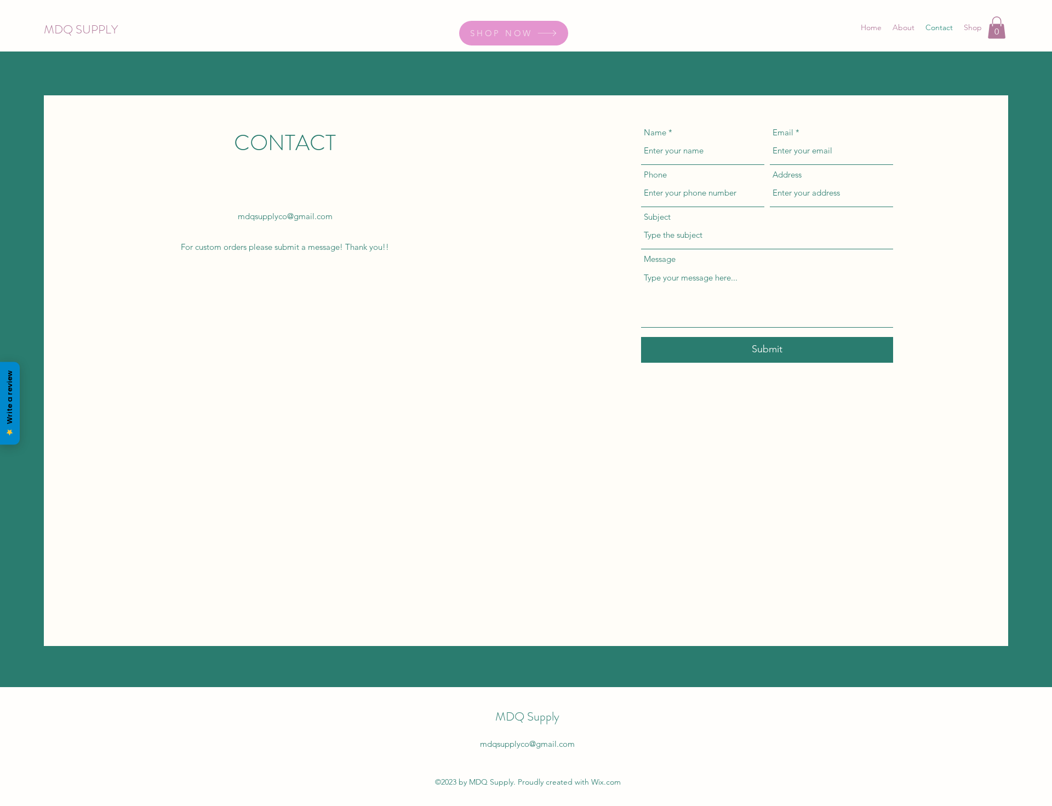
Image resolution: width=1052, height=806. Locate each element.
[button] (996, 27)
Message (660, 259)
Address (787, 174)
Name (655, 132)
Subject (657, 217)
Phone (655, 174)
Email (783, 132)
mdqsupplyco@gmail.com (285, 216)
